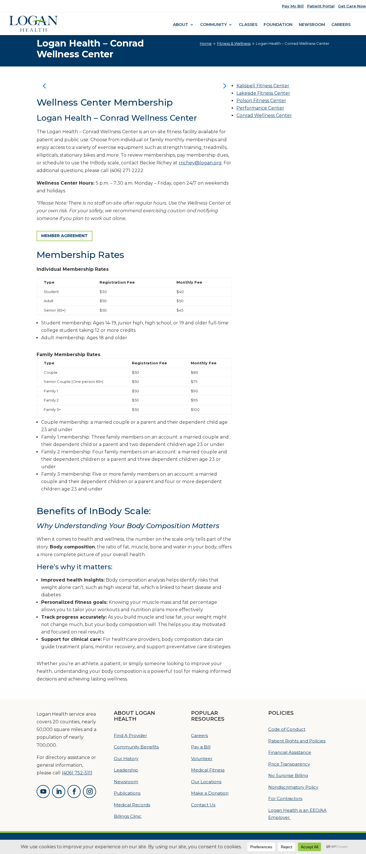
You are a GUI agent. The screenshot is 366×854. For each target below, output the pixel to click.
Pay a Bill (200, 747)
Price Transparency (289, 764)
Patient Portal (321, 6)
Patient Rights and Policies (296, 741)
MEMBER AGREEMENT (64, 235)
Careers (341, 25)
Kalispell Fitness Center (262, 85)
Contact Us (203, 804)
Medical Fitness (207, 770)
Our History (126, 758)
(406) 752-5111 (77, 773)
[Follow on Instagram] (89, 791)
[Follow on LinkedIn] (58, 791)
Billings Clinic (128, 816)
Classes (248, 25)
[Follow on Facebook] (74, 791)
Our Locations (206, 781)
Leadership (126, 770)
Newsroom (312, 25)
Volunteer (201, 758)
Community (213, 25)
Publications (127, 793)
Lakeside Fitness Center (263, 93)
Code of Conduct (286, 729)
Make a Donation (209, 793)
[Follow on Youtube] (43, 791)
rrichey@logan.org (200, 162)
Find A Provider (130, 735)
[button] (224, 85)
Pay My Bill (293, 6)
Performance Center (260, 108)
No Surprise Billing (288, 775)
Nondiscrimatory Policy (293, 787)
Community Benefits (136, 747)
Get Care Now (352, 6)
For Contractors (285, 798)
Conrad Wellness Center (264, 115)
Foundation (278, 25)
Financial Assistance (289, 752)
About (180, 25)
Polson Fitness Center (261, 100)
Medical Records (132, 804)
